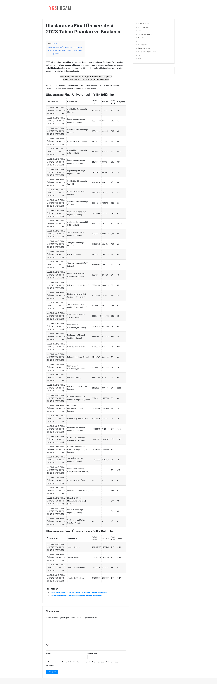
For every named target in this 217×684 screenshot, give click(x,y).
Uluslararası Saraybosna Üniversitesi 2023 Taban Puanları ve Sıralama (78, 592)
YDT (139, 55)
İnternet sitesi (92, 653)
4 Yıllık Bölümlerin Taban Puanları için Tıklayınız (86, 79)
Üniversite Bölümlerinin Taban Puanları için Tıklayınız (86, 76)
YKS (139, 59)
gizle (55, 43)
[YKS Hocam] (59, 8)
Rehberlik (141, 38)
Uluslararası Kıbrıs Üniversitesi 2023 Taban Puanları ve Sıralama (76, 596)
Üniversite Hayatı (144, 48)
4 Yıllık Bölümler (143, 27)
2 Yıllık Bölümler (143, 24)
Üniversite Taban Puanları (147, 52)
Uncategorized (143, 45)
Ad (47, 645)
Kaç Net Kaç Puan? (145, 34)
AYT (139, 31)
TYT (139, 41)
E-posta (49, 653)
